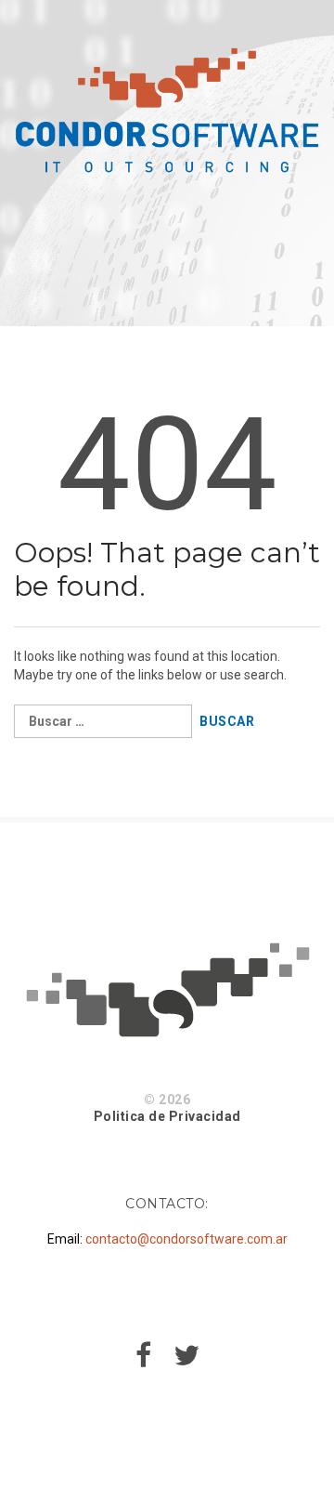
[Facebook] (143, 1360)
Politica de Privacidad (167, 1116)
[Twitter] (186, 1360)
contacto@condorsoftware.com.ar (186, 1239)
